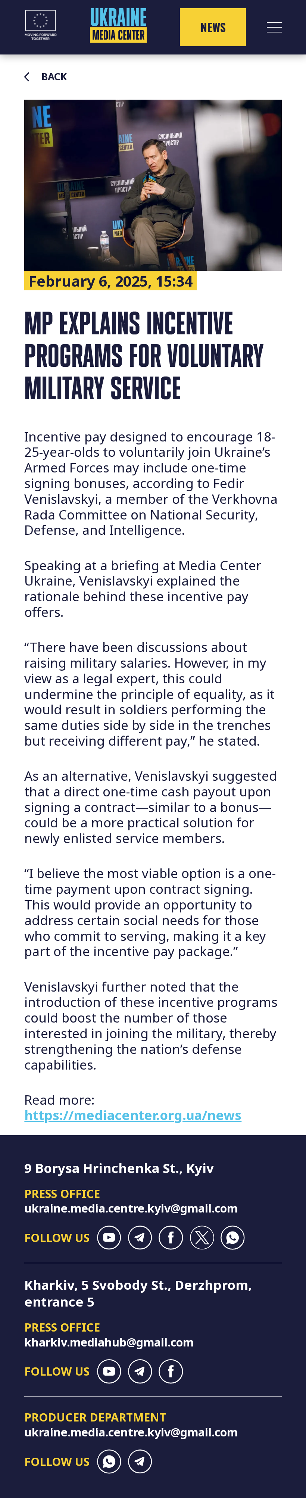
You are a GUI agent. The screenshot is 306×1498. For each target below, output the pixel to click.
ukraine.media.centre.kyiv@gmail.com (131, 1208)
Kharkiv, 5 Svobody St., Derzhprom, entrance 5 (138, 1293)
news (213, 27)
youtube (109, 1238)
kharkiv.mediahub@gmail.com (109, 1342)
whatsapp (233, 1238)
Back (54, 77)
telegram (140, 1238)
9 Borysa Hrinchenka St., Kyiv (119, 1168)
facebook (171, 1238)
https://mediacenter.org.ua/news (132, 1115)
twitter (202, 1238)
